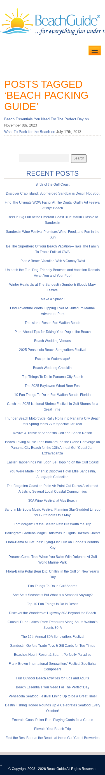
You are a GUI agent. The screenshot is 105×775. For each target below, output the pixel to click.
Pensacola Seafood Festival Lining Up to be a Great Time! (53, 696)
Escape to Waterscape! (52, 359)
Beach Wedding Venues (52, 341)
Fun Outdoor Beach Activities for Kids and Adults (52, 678)
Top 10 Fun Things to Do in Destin (52, 604)
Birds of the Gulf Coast (52, 184)
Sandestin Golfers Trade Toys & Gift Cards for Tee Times (52, 646)
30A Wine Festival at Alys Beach (52, 501)
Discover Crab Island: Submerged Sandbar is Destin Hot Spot (52, 193)
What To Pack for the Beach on (29, 132)
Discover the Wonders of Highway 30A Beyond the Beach (52, 613)
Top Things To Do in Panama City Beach (52, 377)
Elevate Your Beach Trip (52, 729)
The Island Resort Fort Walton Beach (52, 323)
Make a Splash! (52, 299)
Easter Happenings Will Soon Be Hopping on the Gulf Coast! (53, 462)
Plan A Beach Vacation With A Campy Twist (52, 261)
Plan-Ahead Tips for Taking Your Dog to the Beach (53, 332)
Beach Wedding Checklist (52, 368)
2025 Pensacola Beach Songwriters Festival (52, 350)
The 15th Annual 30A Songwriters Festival (52, 637)
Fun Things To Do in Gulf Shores (52, 586)
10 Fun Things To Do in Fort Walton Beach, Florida (52, 395)
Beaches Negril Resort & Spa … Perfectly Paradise (52, 655)
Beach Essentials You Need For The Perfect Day (52, 687)
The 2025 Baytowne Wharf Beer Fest (52, 386)
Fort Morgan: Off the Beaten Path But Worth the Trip (52, 524)
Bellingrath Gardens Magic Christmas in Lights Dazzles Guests (52, 533)
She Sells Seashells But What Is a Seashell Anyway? (53, 595)
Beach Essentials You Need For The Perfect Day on (46, 119)
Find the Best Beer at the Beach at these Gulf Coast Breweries (52, 738)
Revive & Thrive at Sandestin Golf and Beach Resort (52, 433)
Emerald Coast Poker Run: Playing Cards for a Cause (52, 720)
